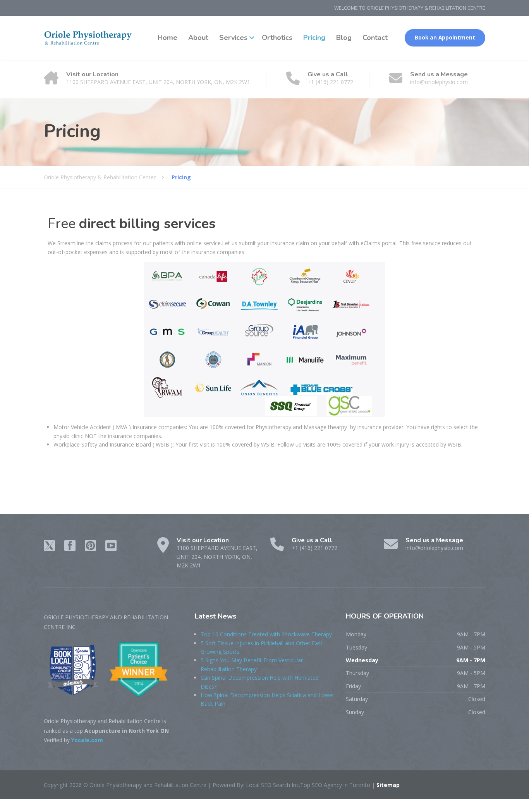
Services (233, 37)
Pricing (314, 37)
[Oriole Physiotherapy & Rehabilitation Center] (88, 38)
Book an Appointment (445, 37)
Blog (344, 37)
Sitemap (387, 785)
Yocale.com (87, 740)
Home (167, 37)
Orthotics (277, 37)
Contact (375, 37)
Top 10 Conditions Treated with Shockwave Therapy (266, 634)
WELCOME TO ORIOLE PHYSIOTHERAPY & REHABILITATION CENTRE (409, 7)
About (198, 37)
